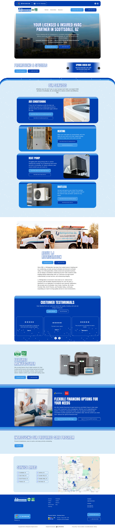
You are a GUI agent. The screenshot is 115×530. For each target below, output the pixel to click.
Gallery (49, 502)
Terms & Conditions (81, 526)
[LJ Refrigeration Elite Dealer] (24, 9)
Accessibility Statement (89, 526)
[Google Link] (97, 4)
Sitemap (95, 526)
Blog (56, 504)
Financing (50, 506)
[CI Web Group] (60, 527)
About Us (57, 502)
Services (50, 498)
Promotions (58, 498)
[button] (47, 9)
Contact (49, 500)
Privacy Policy (74, 526)
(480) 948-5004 (91, 500)
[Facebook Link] (95, 4)
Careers (57, 500)
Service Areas (51, 504)
